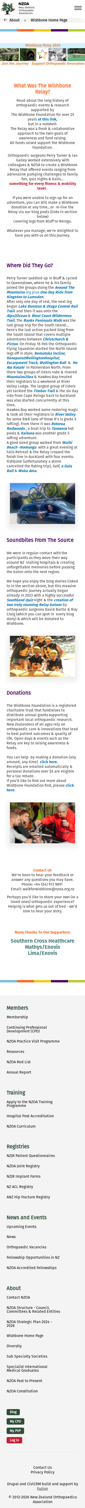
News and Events (27, 1218)
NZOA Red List (19, 1062)
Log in (14, 1440)
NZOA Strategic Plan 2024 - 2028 (29, 1324)
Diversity (14, 1346)
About (14, 20)
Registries (18, 1147)
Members (17, 1008)
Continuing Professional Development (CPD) (27, 1029)
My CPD (15, 1421)
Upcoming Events (21, 1226)
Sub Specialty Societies (27, 1356)
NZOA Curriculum (21, 1126)
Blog (13, 1412)
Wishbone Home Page (49, 20)
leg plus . (40, 292)
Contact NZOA (18, 1297)
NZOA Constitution (22, 1391)
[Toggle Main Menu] (78, 8)
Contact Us (42, 1467)
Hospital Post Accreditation (30, 1116)
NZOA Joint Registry (23, 1166)
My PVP (15, 1431)
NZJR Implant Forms (23, 1176)
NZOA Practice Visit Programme (33, 1041)
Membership (17, 1017)
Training (16, 1093)
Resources (15, 1051)
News (11, 1237)
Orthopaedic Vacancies (26, 1247)
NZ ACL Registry (20, 1186)
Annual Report (19, 1072)
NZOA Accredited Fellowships (31, 1268)
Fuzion (42, 1488)
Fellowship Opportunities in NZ (33, 1257)
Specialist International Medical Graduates (27, 1368)
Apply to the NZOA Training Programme (29, 1104)
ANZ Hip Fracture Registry (28, 1197)
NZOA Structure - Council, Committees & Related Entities (33, 1309)
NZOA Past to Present (24, 1381)
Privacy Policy (43, 1472)
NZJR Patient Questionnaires (31, 1155)
